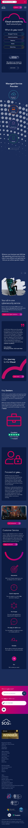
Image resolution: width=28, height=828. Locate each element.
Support (4, 771)
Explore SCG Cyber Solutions (10, 314)
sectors (5, 408)
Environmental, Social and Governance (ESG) (12, 785)
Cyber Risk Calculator (8, 1)
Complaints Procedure (7, 782)
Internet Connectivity (12, 37)
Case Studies (5, 768)
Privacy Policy (5, 778)
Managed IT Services (12, 34)
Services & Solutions (7, 767)
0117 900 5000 (9, 703)
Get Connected (12, 523)
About (3, 770)
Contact (16, 7)
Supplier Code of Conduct (8, 787)
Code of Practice (6, 781)
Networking (12, 47)
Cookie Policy (5, 776)
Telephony (12, 40)
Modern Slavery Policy (7, 779)
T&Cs (3, 775)
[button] (25, 273)
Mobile (12, 43)
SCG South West (6, 765)
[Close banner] (25, 2)
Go (14, 664)
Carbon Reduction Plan (7, 788)
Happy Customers (8, 544)
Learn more (12, 67)
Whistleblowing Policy (7, 784)
